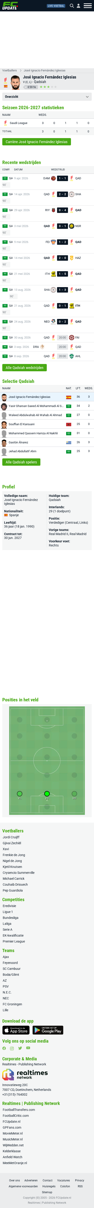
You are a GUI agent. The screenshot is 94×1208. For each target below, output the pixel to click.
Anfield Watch (12, 1157)
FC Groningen (12, 1004)
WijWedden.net (13, 1145)
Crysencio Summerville (18, 872)
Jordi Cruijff (11, 837)
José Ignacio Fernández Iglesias (44, 70)
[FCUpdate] (10, 6)
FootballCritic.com (16, 1115)
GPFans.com (12, 1127)
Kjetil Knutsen (12, 867)
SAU (12, 178)
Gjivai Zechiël (12, 843)
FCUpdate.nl (11, 1121)
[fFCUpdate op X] (20, 1048)
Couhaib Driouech (15, 884)
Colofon (65, 1186)
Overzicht (11, 97)
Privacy (79, 1180)
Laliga (7, 923)
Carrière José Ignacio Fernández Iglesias (37, 141)
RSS (80, 1186)
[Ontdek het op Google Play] (47, 1030)
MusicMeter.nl (13, 1139)
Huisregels (48, 1186)
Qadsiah (40, 82)
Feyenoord (10, 963)
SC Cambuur (12, 968)
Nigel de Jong (12, 861)
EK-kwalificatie (13, 935)
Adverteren (31, 1180)
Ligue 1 (8, 912)
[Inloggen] (76, 6)
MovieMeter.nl (13, 1133)
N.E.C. (7, 992)
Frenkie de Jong (14, 855)
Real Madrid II (58, 534)
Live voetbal (56, 6)
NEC (6, 998)
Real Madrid (78, 534)
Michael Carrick (13, 878)
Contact (47, 1180)
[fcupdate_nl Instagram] (12, 1048)
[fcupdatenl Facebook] (4, 1048)
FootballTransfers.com (19, 1110)
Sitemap (47, 1192)
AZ (5, 980)
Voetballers (9, 70)
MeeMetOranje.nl (15, 1163)
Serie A (7, 929)
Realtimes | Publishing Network (47, 1202)
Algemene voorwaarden (23, 1186)
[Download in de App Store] (16, 1030)
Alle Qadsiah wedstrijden (24, 367)
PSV (6, 986)
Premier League (14, 941)
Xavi (6, 849)
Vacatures (63, 1180)
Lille (5, 1010)
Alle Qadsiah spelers (21, 462)
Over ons (14, 1180)
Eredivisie (9, 906)
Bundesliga (10, 918)
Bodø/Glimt (11, 974)
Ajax (6, 957)
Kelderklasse (12, 1151)
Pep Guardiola (13, 890)
